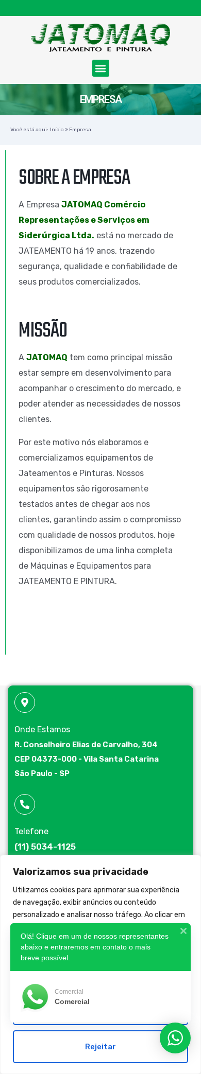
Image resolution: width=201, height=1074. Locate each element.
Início (57, 130)
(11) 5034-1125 (45, 847)
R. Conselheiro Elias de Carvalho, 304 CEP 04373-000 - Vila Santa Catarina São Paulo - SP (86, 759)
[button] (100, 68)
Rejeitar (100, 1046)
